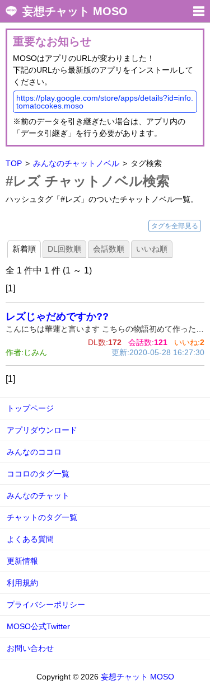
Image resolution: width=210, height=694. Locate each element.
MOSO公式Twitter (38, 626)
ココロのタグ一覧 (38, 473)
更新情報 (22, 560)
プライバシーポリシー (46, 604)
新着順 (24, 248)
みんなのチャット (38, 495)
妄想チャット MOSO (75, 11)
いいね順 (151, 248)
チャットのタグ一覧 (42, 517)
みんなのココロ (34, 451)
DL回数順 (64, 248)
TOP (14, 163)
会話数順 (108, 248)
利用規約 (22, 582)
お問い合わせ (30, 648)
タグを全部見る (174, 226)
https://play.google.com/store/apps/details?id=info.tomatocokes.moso (104, 101)
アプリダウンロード (42, 430)
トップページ (30, 408)
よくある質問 (30, 539)
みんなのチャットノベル (76, 163)
